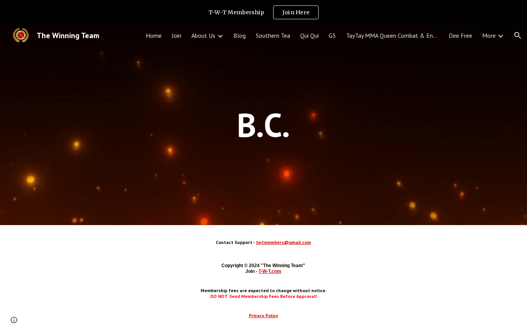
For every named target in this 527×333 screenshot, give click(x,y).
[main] (263, 124)
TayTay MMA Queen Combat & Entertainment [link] (392, 35)
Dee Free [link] (460, 35)
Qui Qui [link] (309, 35)
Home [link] (154, 35)
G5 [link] (332, 35)
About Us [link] (203, 35)
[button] (517, 35)
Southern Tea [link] (273, 35)
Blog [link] (239, 35)
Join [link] (176, 35)
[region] (263, 12)
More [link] (489, 35)
